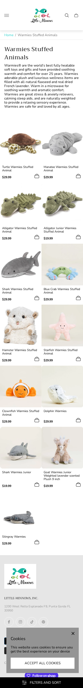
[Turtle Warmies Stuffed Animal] (21, 142)
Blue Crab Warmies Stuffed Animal (62, 291)
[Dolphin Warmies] (62, 386)
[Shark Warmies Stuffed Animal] (21, 264)
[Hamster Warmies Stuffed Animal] (21, 325)
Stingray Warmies (14, 536)
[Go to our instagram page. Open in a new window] (20, 622)
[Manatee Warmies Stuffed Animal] (62, 142)
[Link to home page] (20, 577)
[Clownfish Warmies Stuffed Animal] (21, 386)
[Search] (67, 15)
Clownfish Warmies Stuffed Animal (20, 412)
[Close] (73, 633)
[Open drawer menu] (6, 15)
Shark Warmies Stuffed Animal (17, 291)
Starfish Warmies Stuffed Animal (60, 351)
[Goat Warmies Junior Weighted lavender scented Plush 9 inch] (62, 448)
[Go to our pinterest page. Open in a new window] (43, 622)
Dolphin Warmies (55, 411)
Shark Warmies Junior (16, 472)
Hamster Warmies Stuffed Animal (19, 351)
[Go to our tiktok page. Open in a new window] (32, 622)
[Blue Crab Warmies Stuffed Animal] (62, 264)
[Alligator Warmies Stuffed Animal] (21, 203)
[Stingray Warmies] (21, 512)
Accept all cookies (43, 663)
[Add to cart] (37, 176)
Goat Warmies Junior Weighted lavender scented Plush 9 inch (62, 476)
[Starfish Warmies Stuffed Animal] (62, 325)
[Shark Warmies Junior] (21, 448)
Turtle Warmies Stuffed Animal (17, 168)
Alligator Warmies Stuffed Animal (19, 230)
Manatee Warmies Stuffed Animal (61, 168)
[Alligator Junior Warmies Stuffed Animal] (62, 203)
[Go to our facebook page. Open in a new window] (9, 622)
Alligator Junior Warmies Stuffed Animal (60, 230)
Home (9, 35)
